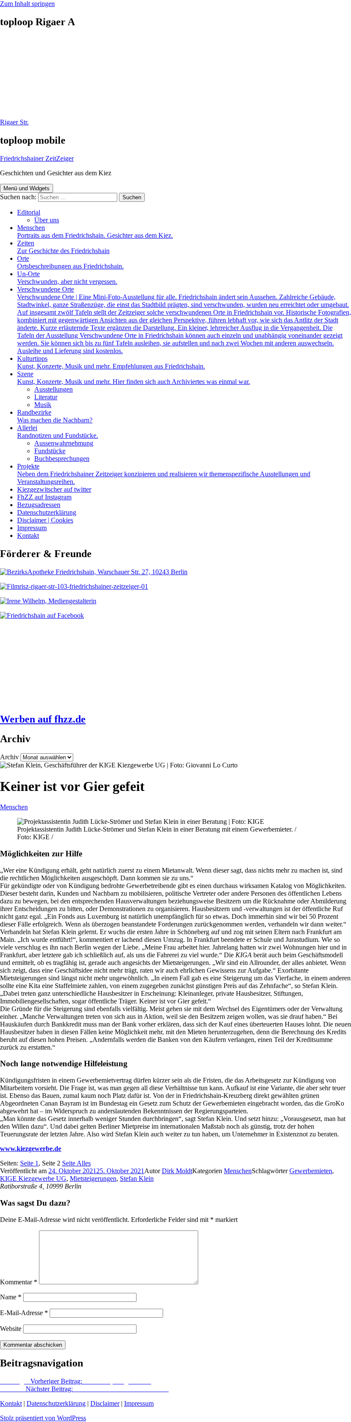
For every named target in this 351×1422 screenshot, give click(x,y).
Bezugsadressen (38, 504)
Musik (42, 404)
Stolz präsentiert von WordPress (43, 1418)
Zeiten (63, 246)
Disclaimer (104, 1403)
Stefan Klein (137, 1178)
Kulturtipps (111, 362)
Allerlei (57, 431)
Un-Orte (67, 277)
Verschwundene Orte (184, 320)
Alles (76, 1163)
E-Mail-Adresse (24, 1312)
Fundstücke (49, 450)
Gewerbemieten (310, 1170)
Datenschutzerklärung (46, 512)
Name (10, 1297)
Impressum (32, 527)
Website (10, 1328)
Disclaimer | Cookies (45, 520)
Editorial (28, 212)
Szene (133, 377)
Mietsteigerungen (93, 1178)
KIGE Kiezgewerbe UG (33, 1178)
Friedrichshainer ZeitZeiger (37, 158)
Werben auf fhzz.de (43, 719)
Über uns (46, 220)
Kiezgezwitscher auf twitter (54, 489)
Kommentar (18, 1282)
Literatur (45, 397)
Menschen (95, 231)
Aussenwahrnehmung (63, 443)
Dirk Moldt (177, 1170)
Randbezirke (54, 416)
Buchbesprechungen (61, 458)
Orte (70, 262)
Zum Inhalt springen (27, 3)
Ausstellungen (53, 389)
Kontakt (28, 535)
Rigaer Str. (14, 122)
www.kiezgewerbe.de (30, 1148)
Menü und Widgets (26, 188)
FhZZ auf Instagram (44, 497)
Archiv (9, 757)
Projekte (163, 474)
